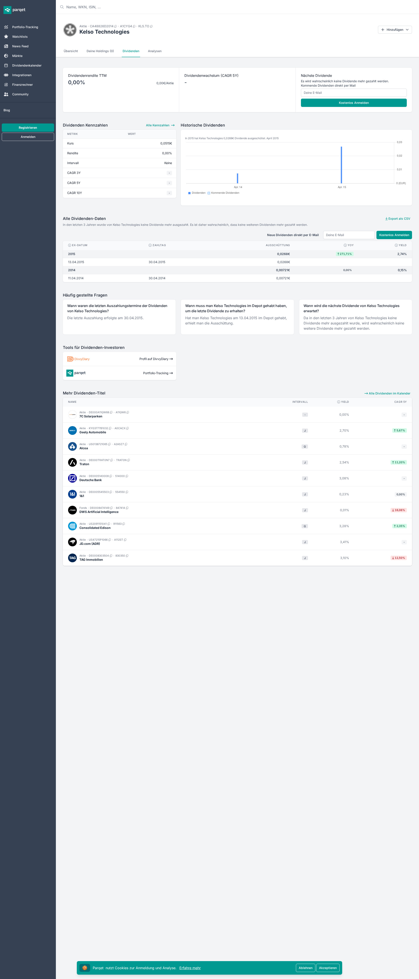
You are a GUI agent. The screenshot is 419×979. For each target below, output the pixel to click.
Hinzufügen (395, 29)
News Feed (20, 46)
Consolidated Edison (95, 528)
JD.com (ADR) (89, 543)
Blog (6, 110)
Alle (157, 125)
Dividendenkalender (26, 65)
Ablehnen (306, 968)
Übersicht (71, 51)
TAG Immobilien (91, 559)
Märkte (17, 56)
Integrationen (21, 75)
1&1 (81, 496)
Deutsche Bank (90, 480)
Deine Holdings (100, 51)
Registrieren (28, 127)
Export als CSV (399, 218)
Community (20, 94)
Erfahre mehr (190, 968)
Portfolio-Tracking (25, 27)
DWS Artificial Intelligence (98, 512)
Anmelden (28, 137)
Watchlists (20, 36)
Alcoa (83, 448)
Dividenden (131, 51)
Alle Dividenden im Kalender (389, 393)
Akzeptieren (328, 968)
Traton (84, 464)
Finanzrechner (22, 84)
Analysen (154, 51)
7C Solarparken (90, 416)
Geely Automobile (92, 432)
